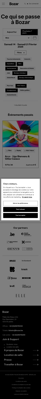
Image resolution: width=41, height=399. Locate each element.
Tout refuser (20, 209)
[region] (20, 200)
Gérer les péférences (20, 203)
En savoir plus (27, 197)
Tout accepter (20, 215)
